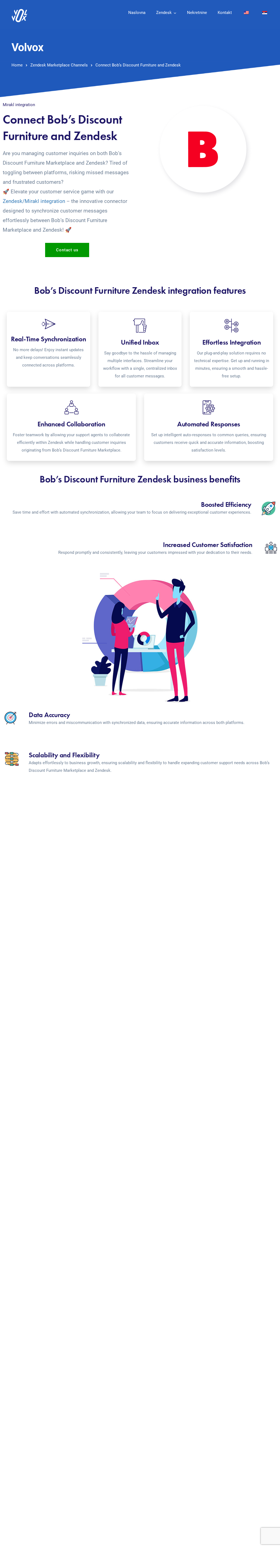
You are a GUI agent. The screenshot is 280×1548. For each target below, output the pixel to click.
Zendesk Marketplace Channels (59, 65)
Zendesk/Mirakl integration (34, 201)
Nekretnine (197, 12)
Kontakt (225, 12)
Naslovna (136, 12)
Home (17, 65)
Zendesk (164, 12)
